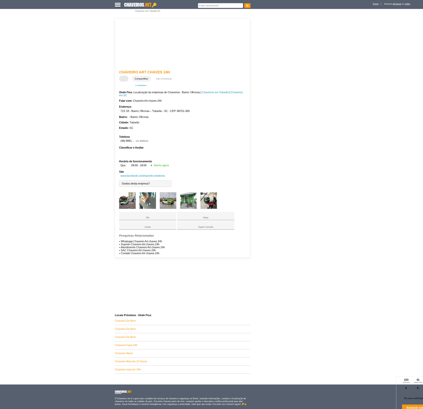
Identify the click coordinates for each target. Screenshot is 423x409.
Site (147, 217)
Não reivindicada (164, 79)
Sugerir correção (205, 227)
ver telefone (142, 140)
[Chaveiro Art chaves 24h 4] (188, 207)
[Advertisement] (181, 44)
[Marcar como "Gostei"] (122, 78)
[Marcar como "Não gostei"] (126, 78)
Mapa (205, 217)
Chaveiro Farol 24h (126, 345)
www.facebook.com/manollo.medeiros (142, 175)
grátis (407, 4)
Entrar (376, 4)
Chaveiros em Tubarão (215, 92)
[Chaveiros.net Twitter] (117, 407)
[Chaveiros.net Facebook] (115, 407)
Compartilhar (141, 78)
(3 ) (141, 85)
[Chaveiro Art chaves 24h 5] (208, 207)
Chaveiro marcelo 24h (128, 369)
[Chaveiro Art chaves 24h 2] (147, 207)
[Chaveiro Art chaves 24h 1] (127, 207)
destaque (397, 4)
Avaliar (148, 227)
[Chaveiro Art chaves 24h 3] (168, 207)
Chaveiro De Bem (125, 320)
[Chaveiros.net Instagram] (118, 407)
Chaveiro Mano (124, 353)
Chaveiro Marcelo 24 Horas (131, 361)
